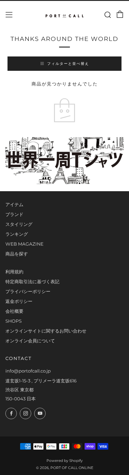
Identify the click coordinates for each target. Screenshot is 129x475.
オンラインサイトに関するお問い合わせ (45, 331)
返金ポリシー (18, 301)
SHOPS (13, 321)
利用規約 (14, 272)
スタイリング (18, 224)
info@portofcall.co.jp (28, 371)
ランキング (16, 234)
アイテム (14, 204)
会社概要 (14, 311)
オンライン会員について (30, 341)
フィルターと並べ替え (68, 63)
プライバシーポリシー (27, 291)
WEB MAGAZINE (24, 244)
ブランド (14, 214)
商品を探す (16, 254)
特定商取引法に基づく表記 (32, 281)
